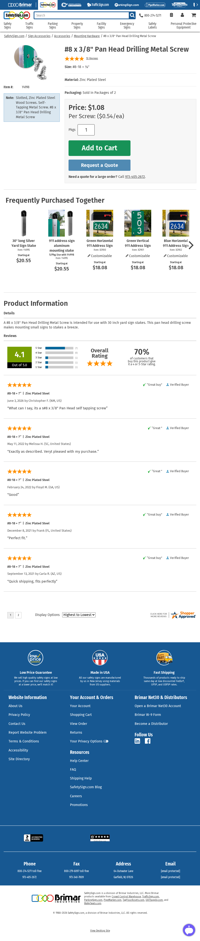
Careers (76, 796)
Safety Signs (7, 25)
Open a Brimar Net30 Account (158, 706)
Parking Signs (53, 25)
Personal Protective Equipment (183, 25)
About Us (15, 706)
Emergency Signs (127, 25)
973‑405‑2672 (135, 177)
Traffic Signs (29, 25)
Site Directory (19, 759)
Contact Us (17, 724)
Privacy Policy (19, 715)
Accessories (62, 36)
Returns (76, 732)
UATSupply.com (154, 900)
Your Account (80, 706)
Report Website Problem (28, 732)
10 (92, 58)
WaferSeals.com (92, 903)
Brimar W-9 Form (148, 715)
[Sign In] (182, 15)
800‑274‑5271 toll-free (29, 871)
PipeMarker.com (112, 900)
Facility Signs (101, 25)
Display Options (47, 615)
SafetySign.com (14, 36)
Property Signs (77, 25)
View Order (78, 724)
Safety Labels (152, 25)
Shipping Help (81, 778)
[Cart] (194, 15)
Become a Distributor (151, 724)
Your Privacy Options (86, 741)
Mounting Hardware (87, 36)
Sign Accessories (39, 36)
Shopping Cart (81, 715)
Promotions (79, 805)
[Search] (132, 15)
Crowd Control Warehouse (126, 896)
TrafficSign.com (150, 896)
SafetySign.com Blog (86, 787)
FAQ (73, 770)
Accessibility (18, 750)
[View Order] (171, 15)
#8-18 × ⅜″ (81, 67)
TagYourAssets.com (133, 900)
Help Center (79, 761)
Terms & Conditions (24, 741)
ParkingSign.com (93, 900)
